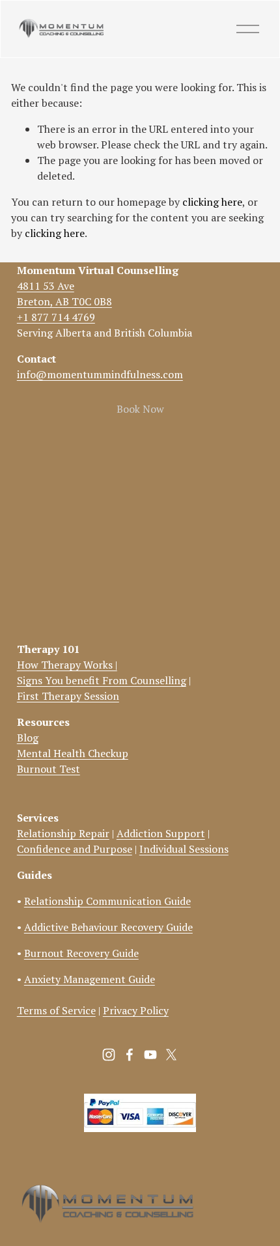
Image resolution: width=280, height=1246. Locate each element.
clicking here (212, 202)
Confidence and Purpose (74, 849)
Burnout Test (48, 769)
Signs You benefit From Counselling (101, 680)
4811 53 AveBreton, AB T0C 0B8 (64, 294)
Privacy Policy (136, 1010)
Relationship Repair (63, 833)
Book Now (140, 409)
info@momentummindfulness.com (100, 374)
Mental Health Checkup (72, 753)
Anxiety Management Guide (89, 979)
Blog (27, 737)
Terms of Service (56, 1010)
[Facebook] (129, 1054)
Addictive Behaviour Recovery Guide (108, 927)
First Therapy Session (68, 696)
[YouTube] (150, 1054)
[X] (171, 1054)
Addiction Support (161, 833)
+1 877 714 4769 (56, 317)
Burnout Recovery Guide (81, 953)
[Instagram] (108, 1054)
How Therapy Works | (67, 665)
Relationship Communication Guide (107, 901)
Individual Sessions (184, 849)
